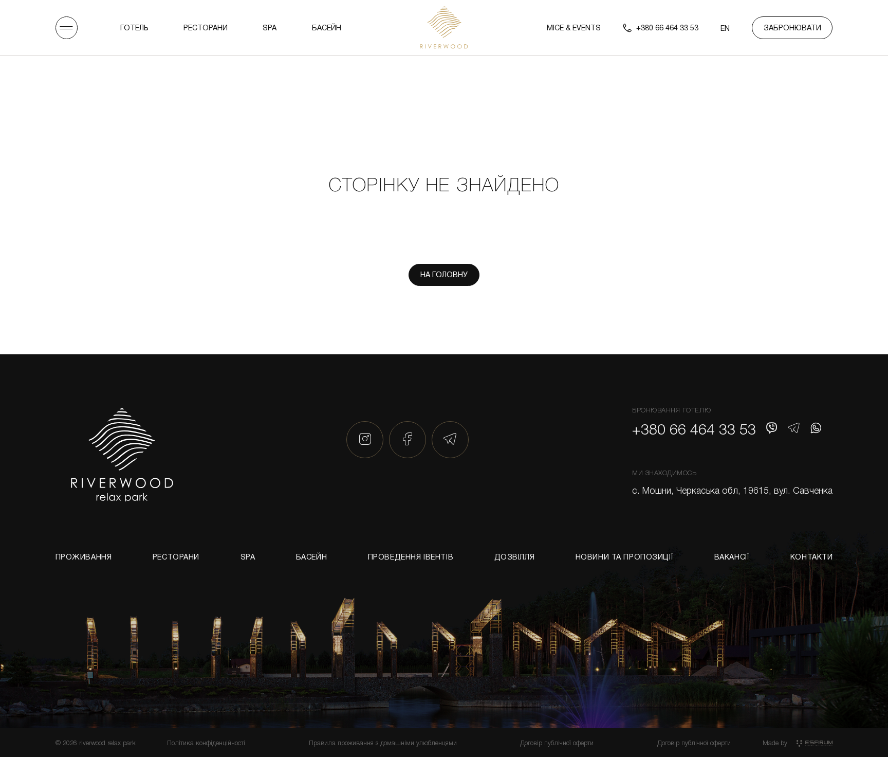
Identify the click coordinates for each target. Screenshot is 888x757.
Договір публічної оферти (557, 742)
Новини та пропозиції (625, 557)
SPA (269, 27)
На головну (444, 274)
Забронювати (792, 27)
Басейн (326, 27)
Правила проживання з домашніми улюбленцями (383, 742)
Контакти (811, 557)
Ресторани (205, 27)
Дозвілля (514, 557)
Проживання (83, 557)
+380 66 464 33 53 (694, 428)
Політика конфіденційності (206, 742)
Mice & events (574, 27)
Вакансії (732, 557)
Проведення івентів (410, 557)
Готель (134, 27)
